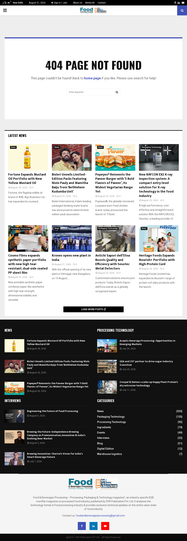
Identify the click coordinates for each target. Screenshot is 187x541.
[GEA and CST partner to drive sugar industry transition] (107, 366)
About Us (77, 2)
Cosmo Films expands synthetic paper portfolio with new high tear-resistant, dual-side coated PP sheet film (28, 264)
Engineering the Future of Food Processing (52, 411)
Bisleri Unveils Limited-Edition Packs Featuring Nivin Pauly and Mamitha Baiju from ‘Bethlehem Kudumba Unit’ (70, 183)
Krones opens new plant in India (71, 258)
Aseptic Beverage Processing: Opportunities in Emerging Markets (147, 342)
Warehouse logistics (109, 454)
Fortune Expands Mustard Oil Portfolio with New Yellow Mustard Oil (27, 179)
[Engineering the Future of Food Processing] (14, 416)
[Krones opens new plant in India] (72, 238)
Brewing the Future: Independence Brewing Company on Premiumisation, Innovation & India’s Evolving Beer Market (56, 435)
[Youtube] (105, 526)
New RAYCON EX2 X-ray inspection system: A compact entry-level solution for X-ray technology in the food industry (156, 185)
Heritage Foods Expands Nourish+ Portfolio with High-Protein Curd (157, 260)
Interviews (103, 437)
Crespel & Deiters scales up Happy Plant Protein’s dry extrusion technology (149, 383)
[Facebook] (82, 526)
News (13, 147)
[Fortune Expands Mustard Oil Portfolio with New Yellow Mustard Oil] (28, 157)
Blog (100, 443)
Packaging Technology (151, 147)
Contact (102, 2)
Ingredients (104, 427)
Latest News (17, 135)
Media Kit (90, 2)
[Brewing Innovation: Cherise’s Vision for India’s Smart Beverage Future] (14, 458)
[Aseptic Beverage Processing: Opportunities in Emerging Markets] (107, 345)
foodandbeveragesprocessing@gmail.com (100, 515)
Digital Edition (105, 448)
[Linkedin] (93, 526)
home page (92, 78)
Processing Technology (111, 422)
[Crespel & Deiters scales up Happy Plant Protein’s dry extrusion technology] (107, 387)
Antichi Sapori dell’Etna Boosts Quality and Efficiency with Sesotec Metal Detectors (112, 262)
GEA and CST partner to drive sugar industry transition (146, 363)
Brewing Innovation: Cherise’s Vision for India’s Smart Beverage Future (55, 455)
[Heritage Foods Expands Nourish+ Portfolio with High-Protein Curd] (159, 238)
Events (101, 432)
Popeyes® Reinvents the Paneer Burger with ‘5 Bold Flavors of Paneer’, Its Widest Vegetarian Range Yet (114, 183)
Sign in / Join (60, 2)
